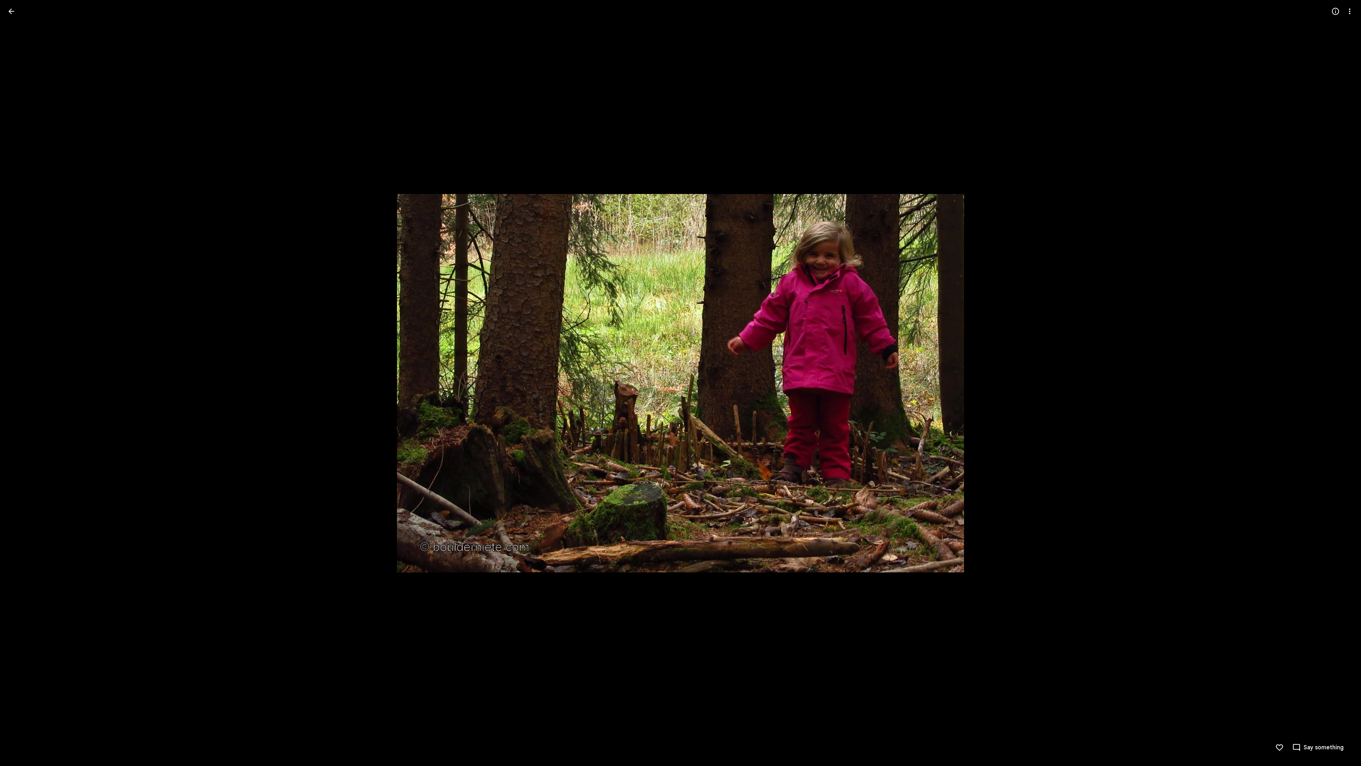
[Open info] (1335, 11)
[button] (20, 383)
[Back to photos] (11, 11)
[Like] (1279, 747)
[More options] (1350, 11)
